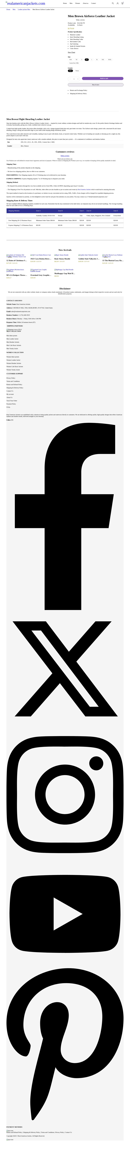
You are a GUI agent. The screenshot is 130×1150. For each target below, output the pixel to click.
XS (76, 59)
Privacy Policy (10, 378)
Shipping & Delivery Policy (78, 93)
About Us (9, 397)
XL (97, 59)
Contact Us (9, 391)
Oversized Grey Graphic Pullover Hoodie (41, 275)
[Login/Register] (118, 3)
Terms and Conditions (13, 381)
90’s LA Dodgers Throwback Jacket (17, 275)
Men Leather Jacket (12, 339)
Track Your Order (11, 401)
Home (8, 9)
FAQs (8, 407)
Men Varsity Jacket (12, 348)
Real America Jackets (84, 189)
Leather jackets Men (24, 9)
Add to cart (104, 78)
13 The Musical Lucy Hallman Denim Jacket (113, 260)
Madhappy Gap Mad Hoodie (65, 273)
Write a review (80, 20)
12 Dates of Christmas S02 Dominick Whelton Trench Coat (17, 260)
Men (14, 9)
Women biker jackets (12, 357)
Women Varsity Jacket (13, 370)
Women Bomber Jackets (13, 363)
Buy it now (95, 85)
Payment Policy (11, 404)
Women (77, 70)
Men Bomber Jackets (12, 342)
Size (69, 57)
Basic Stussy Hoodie (62, 259)
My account (10, 394)
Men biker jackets (11, 335)
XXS (70, 59)
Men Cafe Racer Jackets (13, 345)
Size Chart (71, 52)
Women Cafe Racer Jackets (14, 366)
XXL (103, 59)
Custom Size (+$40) (74, 63)
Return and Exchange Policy (78, 90)
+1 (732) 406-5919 (24, 315)
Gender (70, 68)
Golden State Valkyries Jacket (89, 259)
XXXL (109, 59)
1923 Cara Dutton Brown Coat (41, 259)
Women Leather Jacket (13, 360)
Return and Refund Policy (14, 384)
